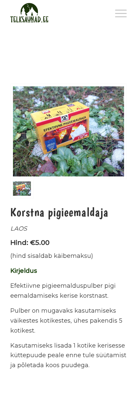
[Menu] (117, 13)
